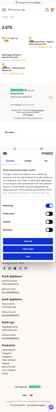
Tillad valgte (28, 249)
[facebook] (4, 268)
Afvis (28, 256)
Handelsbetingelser (36, 405)
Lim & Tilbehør (9, 370)
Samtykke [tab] (10, 161)
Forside (5, 17)
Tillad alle (28, 241)
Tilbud (5, 373)
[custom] (25, 268)
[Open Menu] (4, 10)
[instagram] (9, 268)
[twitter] (20, 268)
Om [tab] (46, 161)
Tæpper (6, 363)
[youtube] (15, 268)
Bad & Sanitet (8, 366)
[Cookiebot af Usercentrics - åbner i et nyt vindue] (41, 153)
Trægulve (6, 353)
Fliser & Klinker (9, 360)
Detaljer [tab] (28, 161)
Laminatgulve (8, 350)
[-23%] (3, 64)
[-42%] (30, 38)
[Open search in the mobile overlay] (46, 10)
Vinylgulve (7, 356)
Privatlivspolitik (17, 405)
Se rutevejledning (10, 292)
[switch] (49, 214)
